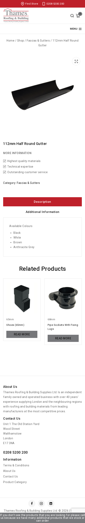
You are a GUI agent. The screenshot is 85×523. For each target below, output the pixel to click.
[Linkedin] (50, 503)
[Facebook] (31, 503)
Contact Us (10, 476)
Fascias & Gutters (28, 182)
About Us (9, 471)
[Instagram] (41, 503)
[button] (76, 60)
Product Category (15, 482)
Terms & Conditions (16, 465)
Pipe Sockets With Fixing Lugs (63, 326)
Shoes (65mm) (15, 324)
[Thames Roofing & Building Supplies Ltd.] (16, 16)
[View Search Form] (72, 16)
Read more (22, 334)
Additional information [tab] (43, 212)
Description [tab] (42, 202)
